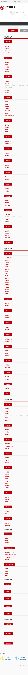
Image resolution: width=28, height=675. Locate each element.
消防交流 (8, 384)
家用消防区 (8, 643)
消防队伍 (8, 196)
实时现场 (13, 216)
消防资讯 (13, 30)
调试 (10, 50)
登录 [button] (13, 1)
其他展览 (8, 613)
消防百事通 (8, 242)
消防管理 (8, 184)
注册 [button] (18, 1)
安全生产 (8, 518)
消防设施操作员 (9, 564)
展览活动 (8, 506)
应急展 (7, 591)
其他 (7, 393)
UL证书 (17, 415)
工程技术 (8, 298)
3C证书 (7, 415)
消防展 (7, 583)
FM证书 (12, 415)
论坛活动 (8, 605)
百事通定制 (8, 623)
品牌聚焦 (19, 216)
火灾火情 (8, 160)
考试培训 (8, 136)
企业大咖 (8, 172)
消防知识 (13, 14)
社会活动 (8, 372)
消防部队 (25, 14)
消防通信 (11, 87)
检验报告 (22, 415)
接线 (6, 50)
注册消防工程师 (9, 547)
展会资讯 (7, 216)
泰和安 (19, 14)
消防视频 (8, 226)
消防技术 (8, 41)
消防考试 (8, 439)
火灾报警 (7, 85)
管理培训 (8, 453)
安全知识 (8, 148)
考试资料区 (8, 633)
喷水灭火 (19, 85)
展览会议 (8, 210)
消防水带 (13, 85)
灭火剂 (23, 85)
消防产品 (8, 76)
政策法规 (8, 120)
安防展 (7, 598)
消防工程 (8, 57)
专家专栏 (8, 97)
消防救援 (8, 360)
